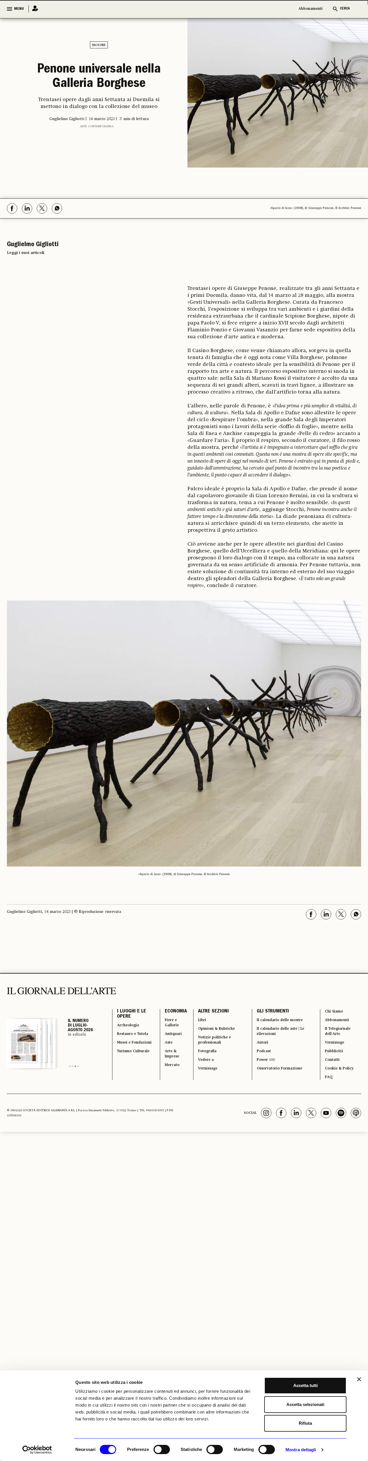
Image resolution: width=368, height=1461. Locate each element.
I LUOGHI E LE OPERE (131, 1016)
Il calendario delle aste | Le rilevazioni (279, 1036)
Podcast (261, 1061)
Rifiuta (305, 1423)
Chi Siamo (334, 1012)
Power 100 (263, 1071)
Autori (259, 1050)
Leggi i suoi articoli (25, 253)
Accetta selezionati (305, 1404)
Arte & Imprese (167, 1064)
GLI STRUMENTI (268, 1012)
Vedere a (202, 1071)
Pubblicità (334, 1061)
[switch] (162, 1449)
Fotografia (204, 1061)
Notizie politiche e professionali (212, 1047)
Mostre (99, 45)
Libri (197, 1023)
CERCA (345, 9)
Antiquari (168, 1040)
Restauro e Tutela (129, 1043)
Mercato (167, 1078)
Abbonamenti (310, 9)
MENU (19, 9)
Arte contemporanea (97, 152)
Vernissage (204, 1081)
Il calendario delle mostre (282, 1023)
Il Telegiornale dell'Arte (339, 1036)
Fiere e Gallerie (167, 1026)
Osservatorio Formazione (280, 1081)
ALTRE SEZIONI (207, 1012)
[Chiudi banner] (359, 1379)
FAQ (327, 1092)
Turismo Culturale (128, 1078)
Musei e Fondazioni (129, 1061)
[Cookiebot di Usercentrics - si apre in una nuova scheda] (37, 1449)
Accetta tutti (305, 1385)
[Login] (33, 8)
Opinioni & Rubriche (215, 1033)
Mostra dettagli (300, 1449)
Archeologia (131, 1029)
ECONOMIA (169, 1012)
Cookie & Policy (340, 1081)
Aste (163, 1050)
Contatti (332, 1071)
